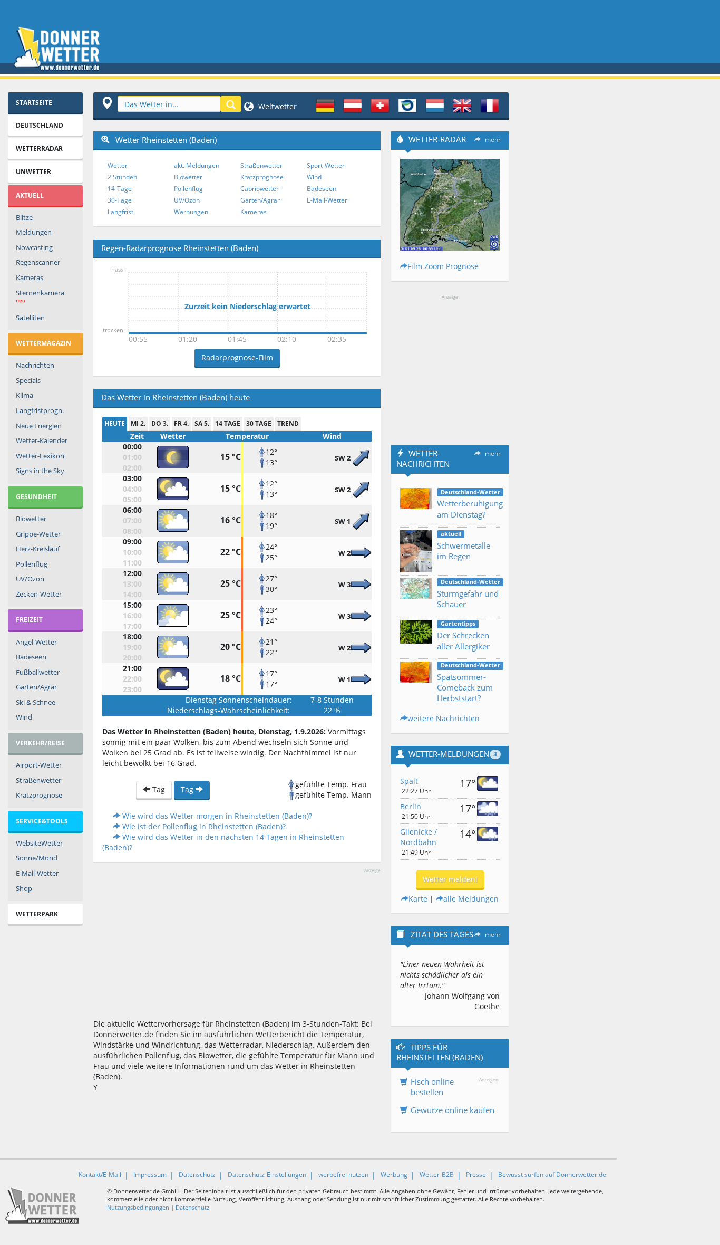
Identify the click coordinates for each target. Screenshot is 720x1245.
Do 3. (159, 423)
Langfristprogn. (40, 410)
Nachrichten (35, 365)
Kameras (29, 277)
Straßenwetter (38, 780)
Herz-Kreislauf (38, 548)
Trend (288, 423)
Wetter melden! (450, 879)
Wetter (118, 165)
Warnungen (191, 211)
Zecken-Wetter (39, 594)
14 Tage (227, 423)
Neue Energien (39, 425)
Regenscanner (38, 262)
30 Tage (258, 423)
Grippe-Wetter (38, 534)
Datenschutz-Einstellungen (267, 1174)
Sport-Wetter (326, 165)
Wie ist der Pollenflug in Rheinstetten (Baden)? (203, 826)
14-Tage (120, 188)
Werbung (394, 1174)
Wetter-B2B (437, 1174)
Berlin (410, 806)
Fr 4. (181, 423)
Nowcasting (34, 247)
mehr (493, 139)
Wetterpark (37, 913)
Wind (24, 717)
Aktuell (30, 195)
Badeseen (31, 657)
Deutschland (39, 125)
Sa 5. (201, 423)
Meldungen (34, 232)
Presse (476, 1174)
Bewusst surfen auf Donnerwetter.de (552, 1174)
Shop (24, 888)
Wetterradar (39, 148)
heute (114, 423)
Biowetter (31, 518)
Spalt (409, 781)
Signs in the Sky (40, 470)
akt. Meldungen (196, 165)
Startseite (34, 102)
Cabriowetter (259, 188)
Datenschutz (197, 1174)
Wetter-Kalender (41, 440)
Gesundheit (36, 496)
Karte (417, 899)
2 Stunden (122, 177)
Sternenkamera (40, 296)
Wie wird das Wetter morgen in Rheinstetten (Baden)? (216, 816)
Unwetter (33, 171)
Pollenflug (31, 564)
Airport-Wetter (39, 765)
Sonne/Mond (36, 858)
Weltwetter (276, 106)
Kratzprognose (39, 795)
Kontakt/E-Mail (100, 1174)
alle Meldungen (471, 899)
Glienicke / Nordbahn (418, 837)
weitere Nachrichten (443, 718)
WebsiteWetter (39, 843)
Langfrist (120, 211)
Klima (24, 395)
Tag (157, 789)
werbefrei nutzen (343, 1174)
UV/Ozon (30, 578)
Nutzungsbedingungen (138, 1207)
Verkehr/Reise (40, 743)
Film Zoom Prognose (443, 266)
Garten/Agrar (36, 687)
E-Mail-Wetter (37, 873)
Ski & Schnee (35, 702)
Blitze (24, 217)
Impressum (150, 1174)
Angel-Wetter (36, 642)
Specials (28, 380)
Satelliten (30, 317)
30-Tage (120, 200)
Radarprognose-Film (237, 357)
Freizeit (29, 619)
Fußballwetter (38, 672)
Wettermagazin (43, 343)
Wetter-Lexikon (40, 456)
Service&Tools (42, 821)
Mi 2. (138, 423)
